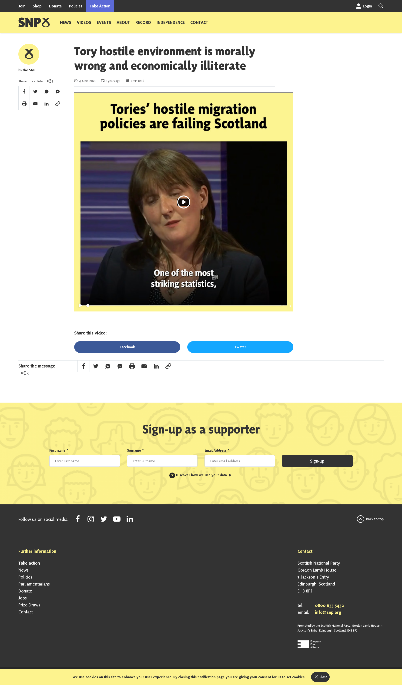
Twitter (240, 346)
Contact (199, 22)
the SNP (29, 70)
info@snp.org (328, 612)
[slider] (183, 305)
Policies (75, 6)
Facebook (127, 346)
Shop (37, 6)
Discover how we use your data (199, 475)
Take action (29, 563)
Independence (171, 22)
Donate (55, 6)
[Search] (381, 6)
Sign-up (317, 461)
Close (323, 677)
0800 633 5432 (329, 605)
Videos (84, 22)
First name (59, 450)
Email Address (217, 450)
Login (367, 6)
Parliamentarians (34, 584)
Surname (135, 450)
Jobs (22, 598)
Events (104, 22)
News (65, 22)
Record (143, 22)
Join (21, 6)
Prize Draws (29, 605)
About (123, 22)
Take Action (100, 6)
